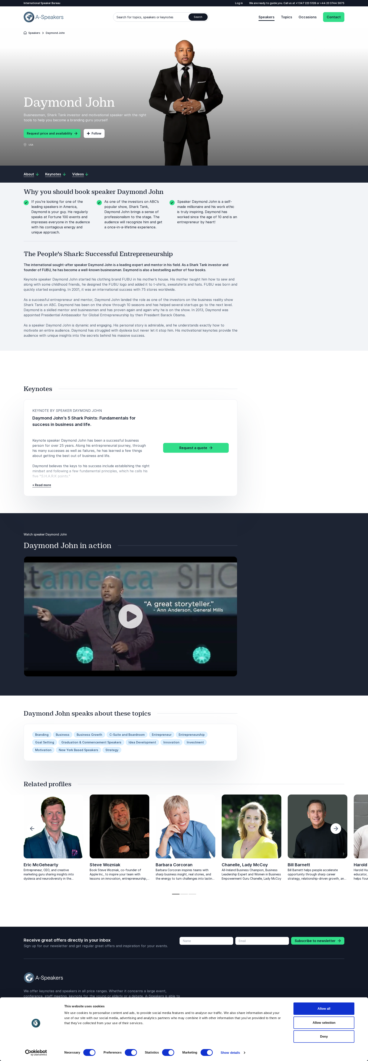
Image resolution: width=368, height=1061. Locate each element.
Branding (42, 734)
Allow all (324, 1008)
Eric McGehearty (41, 864)
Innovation (171, 742)
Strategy (111, 750)
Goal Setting (44, 742)
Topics (286, 17)
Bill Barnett (299, 864)
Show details (230, 1052)
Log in (239, 3)
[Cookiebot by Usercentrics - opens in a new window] (36, 1053)
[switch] (131, 1052)
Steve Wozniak (105, 864)
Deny (324, 1036)
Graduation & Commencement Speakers (91, 742)
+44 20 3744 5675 (332, 3)
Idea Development (142, 742)
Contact (334, 17)
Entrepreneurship (192, 734)
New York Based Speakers (78, 750)
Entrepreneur (161, 734)
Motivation (43, 750)
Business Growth (89, 734)
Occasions (308, 17)
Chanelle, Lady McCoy (245, 864)
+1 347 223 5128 (306, 3)
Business (62, 734)
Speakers (267, 17)
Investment (195, 742)
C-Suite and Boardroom (127, 734)
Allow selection (324, 1022)
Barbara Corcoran (174, 864)
